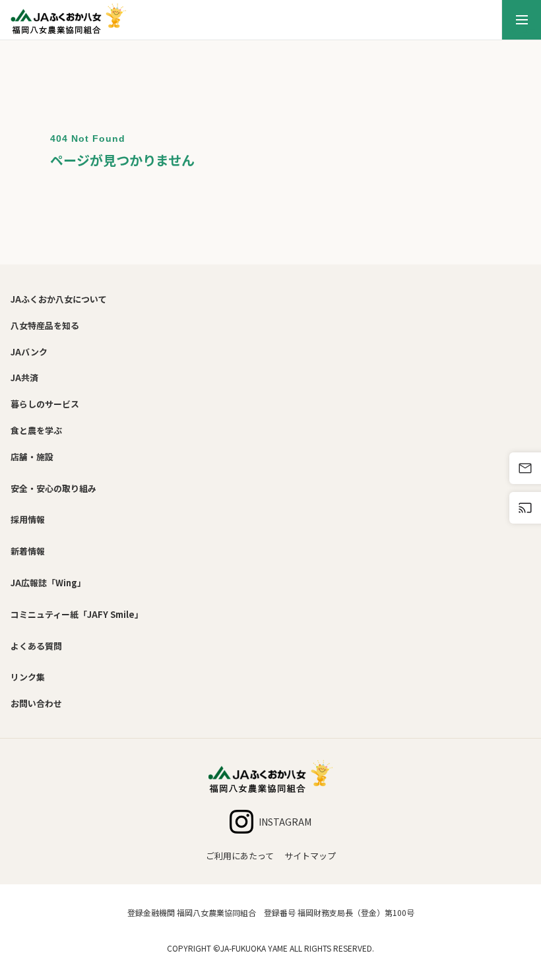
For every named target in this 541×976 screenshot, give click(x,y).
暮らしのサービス (45, 404)
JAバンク (29, 352)
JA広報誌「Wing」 (48, 582)
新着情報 (28, 551)
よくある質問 (36, 646)
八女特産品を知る (45, 325)
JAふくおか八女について (59, 299)
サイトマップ (310, 855)
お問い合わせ (36, 703)
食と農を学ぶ (36, 430)
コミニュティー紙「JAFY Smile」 (77, 614)
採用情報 (28, 519)
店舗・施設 (32, 456)
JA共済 (24, 377)
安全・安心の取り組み (53, 488)
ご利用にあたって (240, 855)
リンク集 (28, 677)
